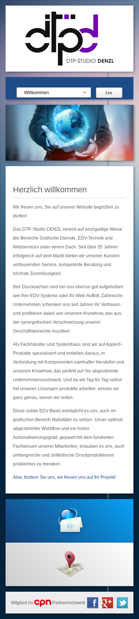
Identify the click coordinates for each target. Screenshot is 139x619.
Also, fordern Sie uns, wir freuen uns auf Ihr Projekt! (64, 477)
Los (109, 92)
